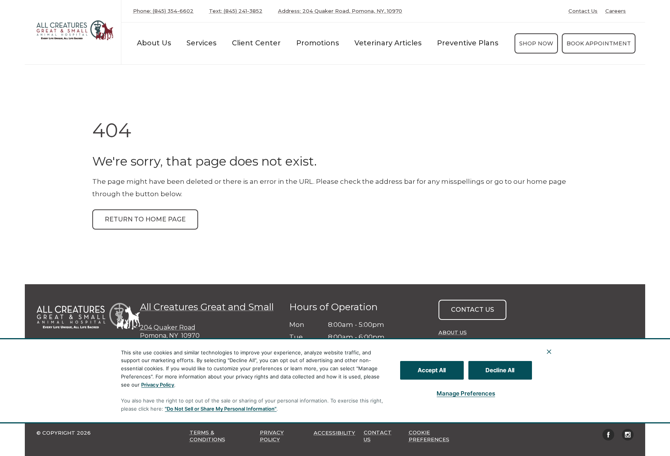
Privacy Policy (157, 385)
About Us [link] (453, 332)
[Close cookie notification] (549, 351)
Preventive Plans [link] (467, 43)
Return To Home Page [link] (145, 219)
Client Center (256, 43)
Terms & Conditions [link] (207, 435)
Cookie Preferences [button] (429, 435)
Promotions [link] (317, 43)
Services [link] (201, 43)
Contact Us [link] (582, 11)
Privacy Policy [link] (272, 435)
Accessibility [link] (334, 433)
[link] (74, 30)
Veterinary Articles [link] (387, 43)
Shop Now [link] (536, 43)
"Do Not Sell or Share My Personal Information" (220, 409)
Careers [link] (615, 11)
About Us (154, 43)
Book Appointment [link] (598, 43)
